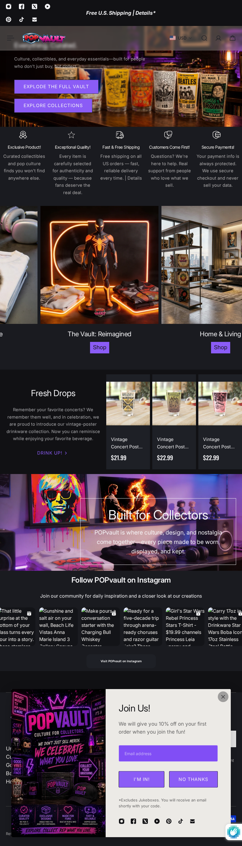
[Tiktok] (21, 19)
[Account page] (218, 38)
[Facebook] (21, 6)
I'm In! (142, 779)
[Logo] (43, 38)
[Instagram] (8, 6)
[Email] (34, 19)
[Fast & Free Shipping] (121, 163)
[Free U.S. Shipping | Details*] (121, 13)
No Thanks (193, 779)
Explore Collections (53, 105)
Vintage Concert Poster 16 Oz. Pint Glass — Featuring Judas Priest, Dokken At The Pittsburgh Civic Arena (220, 443)
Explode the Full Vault (56, 86)
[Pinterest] (8, 19)
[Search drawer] (204, 38)
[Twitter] (34, 6)
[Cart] (232, 38)
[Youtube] (47, 6)
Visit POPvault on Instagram (121, 661)
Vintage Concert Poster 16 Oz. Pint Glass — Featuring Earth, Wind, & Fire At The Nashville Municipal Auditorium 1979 (174, 443)
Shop (62, 347)
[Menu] (9, 38)
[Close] (223, 696)
